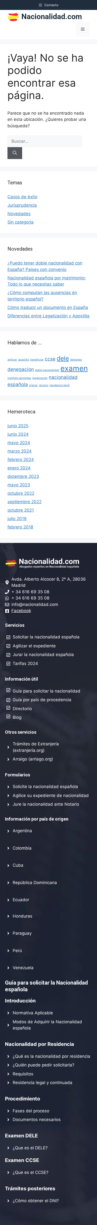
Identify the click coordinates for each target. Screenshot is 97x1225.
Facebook (21, 610)
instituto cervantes (19, 378)
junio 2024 (18, 434)
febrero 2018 (20, 527)
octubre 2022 (20, 493)
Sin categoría (20, 222)
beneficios (37, 359)
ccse (50, 359)
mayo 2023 (18, 484)
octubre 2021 (20, 510)
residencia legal (59, 385)
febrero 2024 (20, 459)
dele (63, 358)
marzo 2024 (19, 451)
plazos (33, 385)
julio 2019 (17, 518)
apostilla (23, 359)
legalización (40, 378)
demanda (76, 359)
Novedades (19, 213)
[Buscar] (14, 153)
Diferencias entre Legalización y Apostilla (48, 315)
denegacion (20, 369)
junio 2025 (17, 425)
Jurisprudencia (22, 205)
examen (74, 368)
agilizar (12, 359)
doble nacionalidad (47, 370)
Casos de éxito (22, 196)
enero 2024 (19, 467)
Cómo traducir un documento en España (47, 307)
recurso (43, 385)
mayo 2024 (18, 442)
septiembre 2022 (24, 501)
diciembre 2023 (23, 476)
